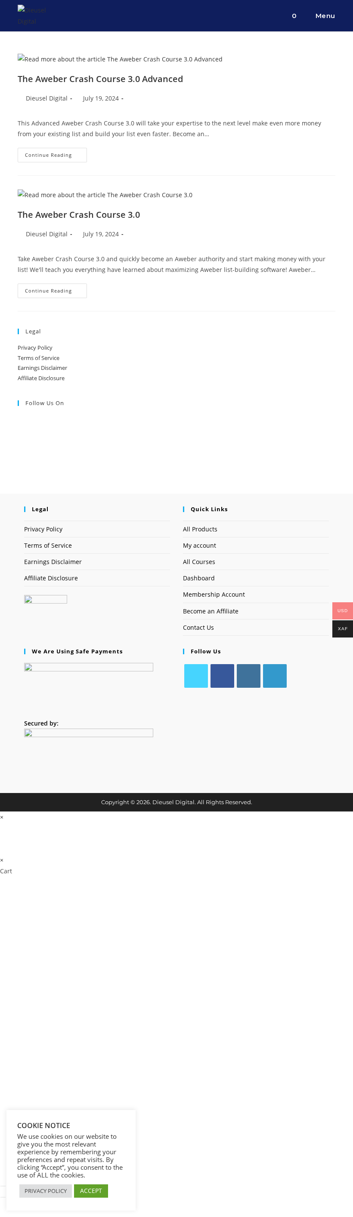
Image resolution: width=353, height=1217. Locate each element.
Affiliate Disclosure (41, 378)
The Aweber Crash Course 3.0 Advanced (100, 79)
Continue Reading (56, 156)
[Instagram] (248, 676)
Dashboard (199, 578)
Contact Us (198, 627)
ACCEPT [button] (91, 1190)
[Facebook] (222, 676)
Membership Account (214, 594)
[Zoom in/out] (3, 1186)
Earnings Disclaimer (42, 368)
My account (199, 545)
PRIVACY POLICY (46, 1191)
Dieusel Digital (47, 98)
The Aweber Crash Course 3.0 (79, 214)
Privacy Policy (35, 347)
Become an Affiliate (210, 611)
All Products (200, 529)
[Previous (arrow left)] (3, 1197)
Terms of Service (38, 358)
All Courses (199, 562)
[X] (196, 676)
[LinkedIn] (275, 676)
